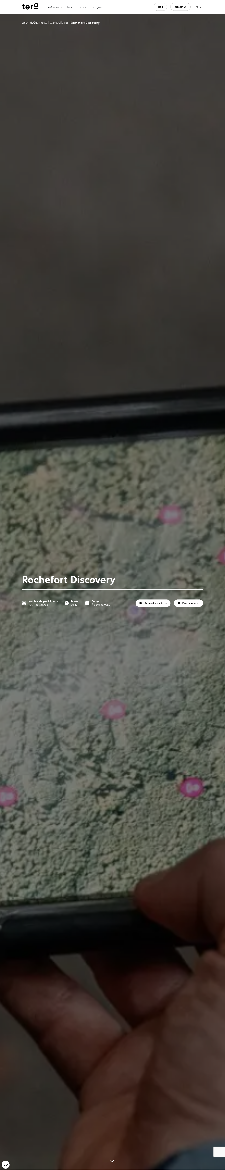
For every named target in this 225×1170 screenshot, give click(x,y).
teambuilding (59, 23)
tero (25, 23)
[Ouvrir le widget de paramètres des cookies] (6, 1165)
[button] (198, 7)
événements (38, 23)
